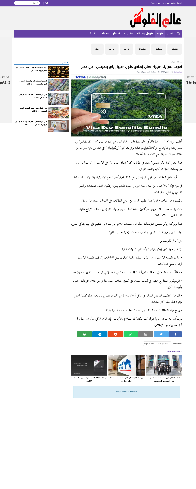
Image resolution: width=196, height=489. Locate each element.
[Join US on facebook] (43, 3)
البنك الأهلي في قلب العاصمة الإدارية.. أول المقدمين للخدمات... (163, 379)
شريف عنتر (177, 72)
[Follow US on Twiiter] (47, 3)
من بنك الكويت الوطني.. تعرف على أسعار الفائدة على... (127, 379)
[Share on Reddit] (115, 334)
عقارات (128, 33)
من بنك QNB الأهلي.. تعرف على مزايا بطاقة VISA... (89, 379)
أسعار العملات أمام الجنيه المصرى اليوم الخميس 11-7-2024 (33, 82)
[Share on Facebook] (175, 334)
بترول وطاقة (145, 33)
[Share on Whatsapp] (130, 334)
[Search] (16, 3)
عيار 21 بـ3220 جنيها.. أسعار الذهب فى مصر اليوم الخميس (31, 69)
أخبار (170, 33)
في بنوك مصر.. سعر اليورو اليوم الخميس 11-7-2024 (33, 109)
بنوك (160, 33)
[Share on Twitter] (161, 334)
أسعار (116, 33)
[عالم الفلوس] (98, 18)
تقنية (93, 33)
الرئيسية (178, 34)
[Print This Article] (84, 334)
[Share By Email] (146, 334)
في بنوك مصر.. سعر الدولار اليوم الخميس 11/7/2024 (33, 96)
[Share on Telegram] (100, 334)
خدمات (105, 33)
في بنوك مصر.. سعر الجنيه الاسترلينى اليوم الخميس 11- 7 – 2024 (31, 123)
